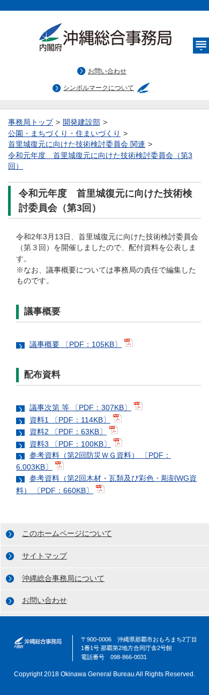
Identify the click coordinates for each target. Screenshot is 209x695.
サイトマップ (44, 556)
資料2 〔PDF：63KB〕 (68, 432)
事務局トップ (30, 122)
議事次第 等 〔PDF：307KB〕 (80, 408)
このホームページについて (67, 534)
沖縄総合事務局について (63, 579)
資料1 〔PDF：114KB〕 (69, 420)
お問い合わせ (107, 71)
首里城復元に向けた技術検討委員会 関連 (76, 144)
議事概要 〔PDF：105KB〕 (75, 345)
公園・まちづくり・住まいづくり (64, 134)
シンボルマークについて (98, 88)
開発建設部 (81, 122)
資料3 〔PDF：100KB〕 (70, 444)
